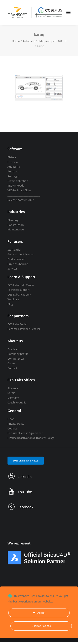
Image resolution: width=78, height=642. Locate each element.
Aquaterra (13, 166)
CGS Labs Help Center (20, 285)
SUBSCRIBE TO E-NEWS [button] (25, 460)
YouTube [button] (25, 491)
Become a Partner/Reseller (23, 329)
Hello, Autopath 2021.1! (52, 41)
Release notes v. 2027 (20, 200)
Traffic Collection (17, 181)
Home (16, 41)
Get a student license (20, 254)
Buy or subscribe (17, 264)
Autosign (13, 176)
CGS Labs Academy (19, 294)
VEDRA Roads (15, 185)
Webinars (13, 299)
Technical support (18, 290)
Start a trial (14, 249)
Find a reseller (16, 259)
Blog (10, 304)
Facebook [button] (25, 507)
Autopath (29, 41)
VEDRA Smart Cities (19, 190)
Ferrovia (12, 162)
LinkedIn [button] (25, 476)
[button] (68, 12)
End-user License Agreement (25, 433)
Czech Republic (16, 402)
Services (12, 268)
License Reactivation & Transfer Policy (30, 438)
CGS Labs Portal (17, 324)
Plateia (11, 157)
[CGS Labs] (35, 12)
